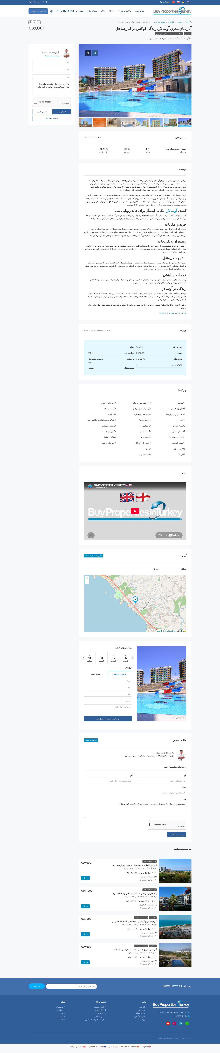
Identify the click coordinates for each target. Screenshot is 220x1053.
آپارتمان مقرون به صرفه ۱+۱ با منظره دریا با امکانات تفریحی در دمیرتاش (126, 949)
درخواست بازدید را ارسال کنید (108, 718)
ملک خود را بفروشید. (38, 11)
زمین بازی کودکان (142, 443)
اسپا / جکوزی (178, 425)
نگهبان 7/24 (109, 437)
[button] (135, 599)
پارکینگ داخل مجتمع (141, 408)
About (111, 11)
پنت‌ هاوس (141, 1010)
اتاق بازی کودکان (176, 408)
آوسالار (172, 210)
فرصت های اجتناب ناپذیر (163, 34)
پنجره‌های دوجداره (141, 414)
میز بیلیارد (110, 431)
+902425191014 (145, 756)
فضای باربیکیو (143, 454)
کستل (61, 1016)
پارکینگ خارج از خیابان (140, 403)
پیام (184, 799)
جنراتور (146, 425)
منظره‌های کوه (108, 425)
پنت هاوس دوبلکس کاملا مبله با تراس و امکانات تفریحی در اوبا (131, 893)
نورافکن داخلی (108, 443)
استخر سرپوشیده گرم (174, 437)
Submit (36, 986)
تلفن (131, 775)
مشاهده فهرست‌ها (91, 740)
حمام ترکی (144, 431)
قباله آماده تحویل (107, 403)
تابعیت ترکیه (99, 1013)
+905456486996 (164, 756)
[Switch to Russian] (178, 1)
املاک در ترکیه (126, 11)
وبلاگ (103, 11)
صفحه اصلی (139, 11)
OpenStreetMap (169, 631)
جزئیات (85, 878)
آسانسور (180, 403)
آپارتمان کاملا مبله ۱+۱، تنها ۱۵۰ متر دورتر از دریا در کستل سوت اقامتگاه (127, 865)
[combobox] (108, 680)
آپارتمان (171, 22)
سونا (147, 448)
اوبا (62, 1013)
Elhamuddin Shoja (146, 880)
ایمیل (184, 787)
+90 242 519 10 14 (66, 11)
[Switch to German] (183, 1)
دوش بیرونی (144, 437)
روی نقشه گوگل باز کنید (92, 556)
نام (185, 775)
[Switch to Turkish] (173, 1)
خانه (187, 22)
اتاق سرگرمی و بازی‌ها (174, 414)
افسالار (60, 1019)
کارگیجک (59, 1010)
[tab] (95, 53)
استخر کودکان (177, 443)
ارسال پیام (61, 111)
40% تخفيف (99, 1007)
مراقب (111, 414)
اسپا (181, 420)
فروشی (179, 22)
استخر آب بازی (177, 431)
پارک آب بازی (178, 448)
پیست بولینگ (144, 420)
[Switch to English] (188, 1)
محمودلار (59, 1007)
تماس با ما (79, 11)
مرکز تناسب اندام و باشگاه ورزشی (100, 420)
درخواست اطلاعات (176, 834)
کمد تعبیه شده (108, 408)
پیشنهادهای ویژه (159, 22)
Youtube (182, 313)
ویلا (143, 1019)
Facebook (163, 313)
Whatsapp (130, 756)
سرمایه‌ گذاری (92, 11)
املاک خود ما (178, 34)
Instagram (173, 313)
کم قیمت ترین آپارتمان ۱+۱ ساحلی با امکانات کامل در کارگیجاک (130, 921)
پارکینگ (180, 454)
